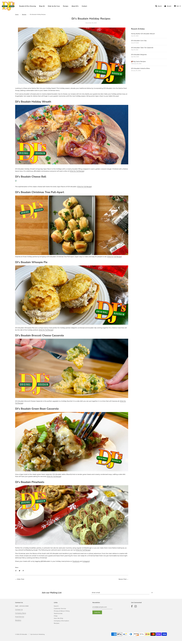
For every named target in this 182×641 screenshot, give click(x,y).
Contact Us (19, 609)
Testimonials (58, 613)
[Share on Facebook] (16, 570)
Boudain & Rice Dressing (27, 6)
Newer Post (123, 579)
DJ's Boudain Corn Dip (139, 40)
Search (56, 606)
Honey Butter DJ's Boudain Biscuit (143, 33)
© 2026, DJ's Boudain (21, 634)
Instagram (86, 561)
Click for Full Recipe (77, 171)
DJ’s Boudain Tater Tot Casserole (142, 47)
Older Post (20, 579)
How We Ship (58, 618)
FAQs (55, 616)
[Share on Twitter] (19, 570)
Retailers (18, 620)
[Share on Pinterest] (23, 570)
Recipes (65, 6)
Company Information (61, 621)
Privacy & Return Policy (62, 611)
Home (16, 14)
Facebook (76, 561)
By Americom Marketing (38, 634)
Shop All (42, 6)
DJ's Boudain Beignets (139, 54)
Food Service (19, 617)
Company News (20, 613)
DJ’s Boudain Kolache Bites (140, 68)
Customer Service (60, 608)
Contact (84, 6)
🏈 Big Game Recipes (138, 61)
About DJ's (75, 6)
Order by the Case (54, 6)
